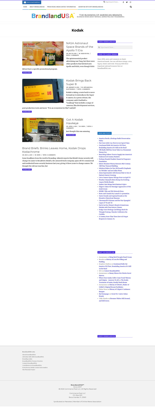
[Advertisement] (111, 100)
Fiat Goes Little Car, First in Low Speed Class (114, 143)
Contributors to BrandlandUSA (32, 365)
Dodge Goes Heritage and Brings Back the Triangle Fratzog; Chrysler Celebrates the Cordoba (113, 212)
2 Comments (75, 55)
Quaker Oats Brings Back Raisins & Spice (112, 184)
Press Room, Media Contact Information (35, 367)
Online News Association (91, 401)
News (83, 126)
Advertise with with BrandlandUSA (33, 357)
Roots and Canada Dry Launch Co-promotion (114, 193)
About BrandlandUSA (29, 354)
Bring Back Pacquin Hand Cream (120, 257)
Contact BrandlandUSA (112, 271)
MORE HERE (27, 72)
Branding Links (27, 359)
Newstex (68, 401)
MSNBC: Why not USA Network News (111, 191)
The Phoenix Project (28, 369)
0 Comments (51, 155)
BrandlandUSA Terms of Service (32, 361)
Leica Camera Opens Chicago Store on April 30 (115, 177)
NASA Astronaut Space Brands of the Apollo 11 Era (79, 47)
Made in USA (85, 53)
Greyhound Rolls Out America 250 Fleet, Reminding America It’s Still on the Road (115, 266)
